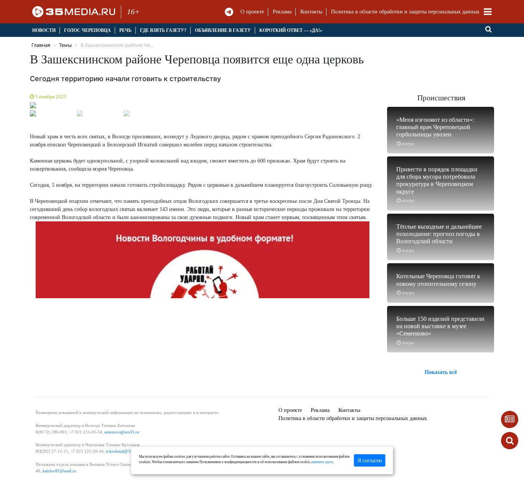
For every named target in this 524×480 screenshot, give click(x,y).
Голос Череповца (87, 30)
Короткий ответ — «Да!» (290, 30)
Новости (44, 30)
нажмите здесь (322, 462)
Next (384, 107)
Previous (20, 107)
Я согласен (370, 460)
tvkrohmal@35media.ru (127, 451)
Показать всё (441, 372)
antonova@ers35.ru (121, 432)
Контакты (311, 12)
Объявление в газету (223, 30)
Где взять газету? (163, 30)
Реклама (282, 12)
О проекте (252, 12)
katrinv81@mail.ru (59, 470)
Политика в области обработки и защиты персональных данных (405, 12)
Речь (125, 30)
